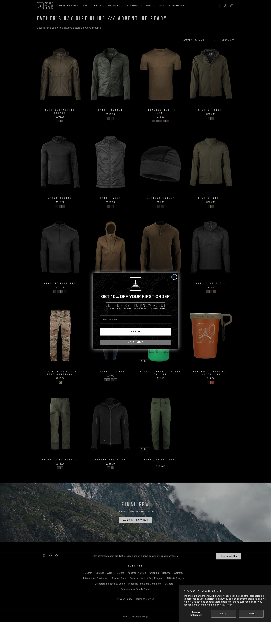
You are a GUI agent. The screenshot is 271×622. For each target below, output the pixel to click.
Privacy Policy (224, 604)
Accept (223, 613)
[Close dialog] (174, 277)
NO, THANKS (135, 342)
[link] (135, 284)
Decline (251, 613)
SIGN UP (135, 331)
